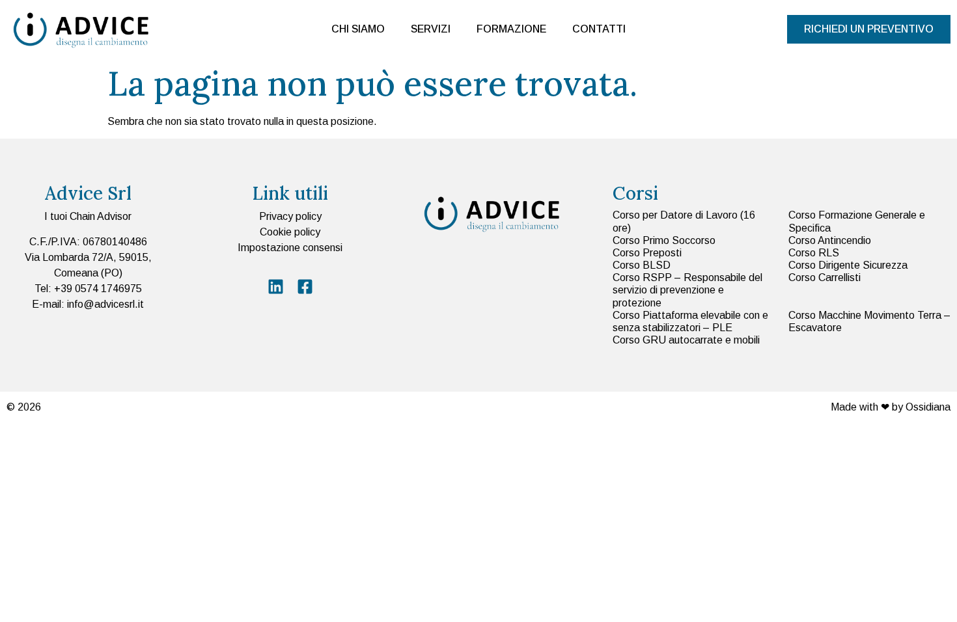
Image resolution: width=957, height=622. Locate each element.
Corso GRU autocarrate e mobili (686, 339)
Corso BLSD (642, 265)
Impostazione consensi (290, 247)
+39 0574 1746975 (98, 288)
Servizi (431, 28)
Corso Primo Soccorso (664, 240)
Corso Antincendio (829, 240)
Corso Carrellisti (824, 277)
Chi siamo (358, 28)
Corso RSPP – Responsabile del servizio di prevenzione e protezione (687, 290)
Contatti (599, 28)
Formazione (511, 28)
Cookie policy (290, 231)
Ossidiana (928, 406)
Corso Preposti (647, 252)
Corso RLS (813, 252)
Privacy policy (290, 216)
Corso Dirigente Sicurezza (848, 265)
